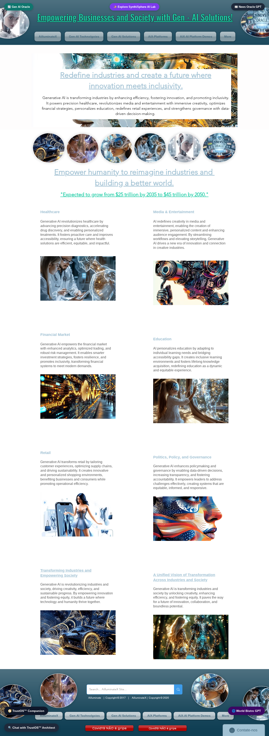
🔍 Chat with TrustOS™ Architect (31, 727)
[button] (48, 36)
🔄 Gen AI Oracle (19, 6)
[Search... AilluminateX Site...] (178, 689)
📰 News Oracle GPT (248, 6)
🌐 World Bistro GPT (246, 711)
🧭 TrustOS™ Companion (26, 711)
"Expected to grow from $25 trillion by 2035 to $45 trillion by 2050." (134, 194)
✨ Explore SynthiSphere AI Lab (134, 6)
